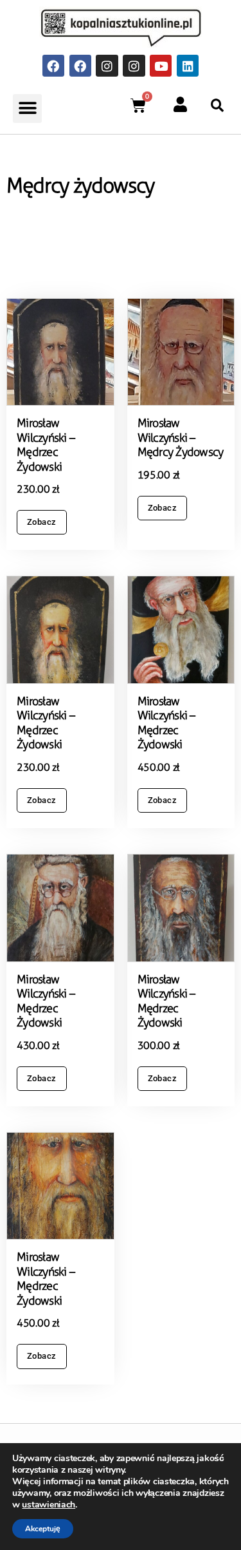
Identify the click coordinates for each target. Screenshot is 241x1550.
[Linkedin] (188, 66)
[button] (27, 108)
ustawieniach (48, 1505)
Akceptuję (42, 1529)
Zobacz (42, 522)
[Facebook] (53, 66)
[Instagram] (107, 66)
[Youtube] (161, 66)
